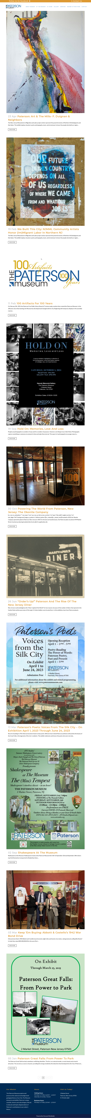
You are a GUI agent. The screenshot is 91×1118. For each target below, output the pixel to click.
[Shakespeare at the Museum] (45, 798)
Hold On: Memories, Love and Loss (40, 428)
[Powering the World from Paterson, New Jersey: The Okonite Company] (45, 476)
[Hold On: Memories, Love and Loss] (45, 374)
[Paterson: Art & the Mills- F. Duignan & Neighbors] (45, 56)
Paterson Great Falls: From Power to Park (46, 1058)
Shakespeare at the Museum (38, 852)
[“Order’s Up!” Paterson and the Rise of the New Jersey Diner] (45, 566)
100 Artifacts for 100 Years (35, 303)
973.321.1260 (65, 1098)
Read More (12, 129)
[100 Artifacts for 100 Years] (45, 275)
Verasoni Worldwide (49, 1116)
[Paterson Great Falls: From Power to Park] (45, 1004)
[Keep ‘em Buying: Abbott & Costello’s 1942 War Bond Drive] (45, 899)
